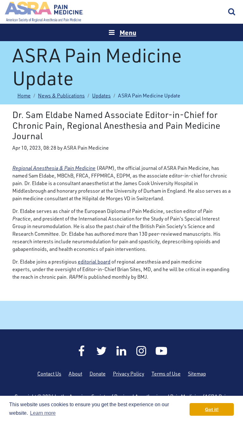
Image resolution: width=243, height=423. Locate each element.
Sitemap (197, 373)
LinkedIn (121, 351)
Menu (128, 32)
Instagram (141, 351)
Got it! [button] (212, 409)
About (75, 373)
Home (44, 12)
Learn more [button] (43, 413)
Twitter (101, 351)
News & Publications (61, 95)
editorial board (94, 261)
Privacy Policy (128, 373)
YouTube (161, 351)
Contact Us (49, 373)
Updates (101, 95)
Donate (98, 373)
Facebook (81, 351)
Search (232, 12)
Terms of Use (166, 373)
